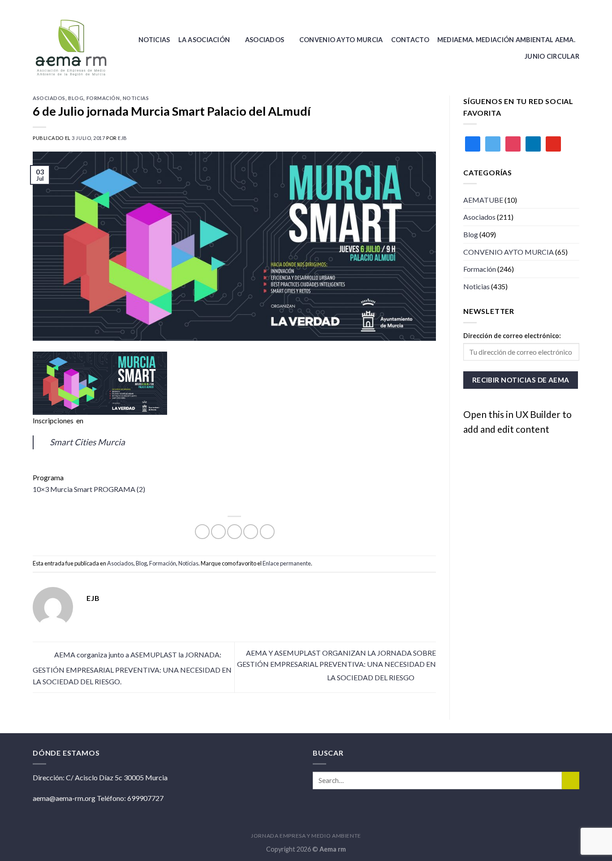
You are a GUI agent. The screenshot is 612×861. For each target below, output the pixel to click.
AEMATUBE (483, 200)
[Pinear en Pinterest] (250, 531)
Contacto (410, 39)
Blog (75, 98)
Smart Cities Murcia (87, 442)
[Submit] (570, 780)
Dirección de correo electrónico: (512, 335)
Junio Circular (552, 56)
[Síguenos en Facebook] (566, 7)
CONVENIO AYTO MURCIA (341, 39)
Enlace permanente (287, 563)
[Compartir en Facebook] (202, 531)
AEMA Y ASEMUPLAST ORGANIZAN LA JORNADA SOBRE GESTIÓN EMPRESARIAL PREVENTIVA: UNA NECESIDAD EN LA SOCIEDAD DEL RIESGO (336, 665)
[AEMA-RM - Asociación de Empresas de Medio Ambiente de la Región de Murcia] (73, 47)
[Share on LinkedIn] (267, 531)
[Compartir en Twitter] (218, 531)
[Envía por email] (234, 531)
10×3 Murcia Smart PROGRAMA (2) (89, 489)
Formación (103, 98)
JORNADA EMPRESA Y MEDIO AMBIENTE (306, 835)
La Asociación (204, 39)
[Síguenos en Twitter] (575, 7)
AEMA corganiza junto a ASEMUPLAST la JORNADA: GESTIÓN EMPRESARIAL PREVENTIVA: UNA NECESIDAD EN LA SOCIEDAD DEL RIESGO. (132, 668)
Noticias (154, 39)
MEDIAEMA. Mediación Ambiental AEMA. (506, 39)
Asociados (264, 39)
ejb (122, 138)
